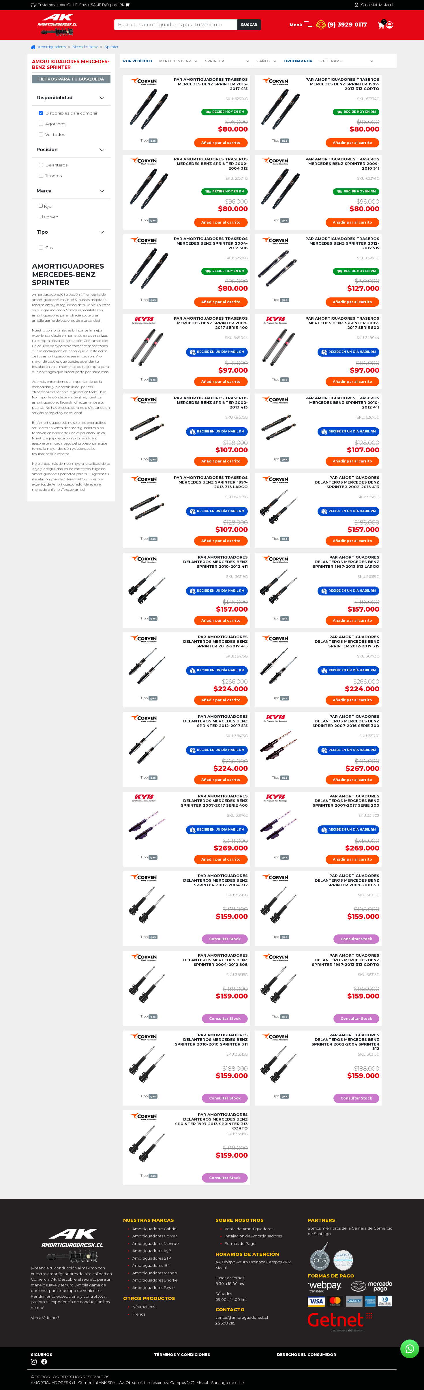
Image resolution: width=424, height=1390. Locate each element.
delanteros (56, 165)
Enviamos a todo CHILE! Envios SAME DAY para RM (81, 5)
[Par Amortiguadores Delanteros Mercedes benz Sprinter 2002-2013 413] (278, 506)
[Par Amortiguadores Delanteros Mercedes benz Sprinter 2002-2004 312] (146, 904)
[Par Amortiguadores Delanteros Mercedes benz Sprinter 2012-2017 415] (146, 665)
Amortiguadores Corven (155, 1236)
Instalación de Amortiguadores (253, 1236)
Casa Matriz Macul (377, 5)
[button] (389, 24)
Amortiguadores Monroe (155, 1243)
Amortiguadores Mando (154, 1273)
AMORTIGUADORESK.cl (53, 1382)
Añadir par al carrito (221, 143)
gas (49, 247)
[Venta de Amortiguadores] (58, 24)
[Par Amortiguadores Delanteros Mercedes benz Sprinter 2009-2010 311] (278, 904)
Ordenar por (298, 61)
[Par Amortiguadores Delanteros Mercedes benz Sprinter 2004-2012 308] (146, 984)
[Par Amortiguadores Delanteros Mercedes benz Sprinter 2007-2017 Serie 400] (146, 824)
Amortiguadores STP (151, 1258)
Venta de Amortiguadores (249, 1228)
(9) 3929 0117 (346, 24)
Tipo (42, 232)
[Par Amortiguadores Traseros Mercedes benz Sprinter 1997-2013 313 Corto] (278, 108)
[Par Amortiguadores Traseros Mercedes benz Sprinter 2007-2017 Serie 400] (146, 347)
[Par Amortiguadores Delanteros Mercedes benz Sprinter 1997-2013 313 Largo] (278, 586)
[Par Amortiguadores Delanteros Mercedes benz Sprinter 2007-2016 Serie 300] (278, 745)
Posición (47, 149)
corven (51, 217)
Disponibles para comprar (71, 113)
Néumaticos (143, 1306)
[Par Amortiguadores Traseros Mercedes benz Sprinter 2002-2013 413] (146, 426)
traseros (53, 175)
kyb (48, 206)
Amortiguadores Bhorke (155, 1280)
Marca (44, 191)
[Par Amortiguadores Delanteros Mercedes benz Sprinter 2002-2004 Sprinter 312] (278, 1063)
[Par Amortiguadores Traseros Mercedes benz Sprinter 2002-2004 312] (146, 187)
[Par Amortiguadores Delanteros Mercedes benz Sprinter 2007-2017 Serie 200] (278, 824)
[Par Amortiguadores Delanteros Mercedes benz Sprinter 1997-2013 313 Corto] (278, 984)
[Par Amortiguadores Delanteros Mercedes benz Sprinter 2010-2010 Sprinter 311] (146, 1063)
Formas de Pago (240, 1243)
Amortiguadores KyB (151, 1250)
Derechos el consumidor (306, 1354)
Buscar (249, 25)
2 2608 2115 (225, 1323)
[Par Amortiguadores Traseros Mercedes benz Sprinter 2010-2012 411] (278, 426)
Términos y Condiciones (182, 1354)
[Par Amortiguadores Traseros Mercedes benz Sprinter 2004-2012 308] (146, 267)
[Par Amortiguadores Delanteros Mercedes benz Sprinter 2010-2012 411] (146, 586)
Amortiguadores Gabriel (154, 1228)
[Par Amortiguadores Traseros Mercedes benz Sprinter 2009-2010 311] (278, 187)
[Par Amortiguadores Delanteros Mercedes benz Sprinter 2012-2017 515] (146, 745)
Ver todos (55, 134)
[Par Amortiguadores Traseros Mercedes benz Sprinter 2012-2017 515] (278, 267)
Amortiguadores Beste (153, 1287)
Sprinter (112, 47)
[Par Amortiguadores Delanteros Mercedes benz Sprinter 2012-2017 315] (278, 665)
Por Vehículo (137, 61)
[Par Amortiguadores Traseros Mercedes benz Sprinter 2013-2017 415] (146, 108)
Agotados (55, 123)
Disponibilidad (55, 97)
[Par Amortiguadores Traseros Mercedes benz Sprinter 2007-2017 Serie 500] (278, 347)
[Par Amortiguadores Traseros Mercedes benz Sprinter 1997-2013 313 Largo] (146, 506)
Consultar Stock (225, 939)
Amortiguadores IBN (151, 1265)
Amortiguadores (52, 47)
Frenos (138, 1314)
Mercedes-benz (85, 47)
